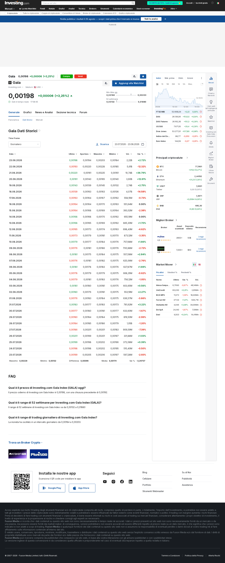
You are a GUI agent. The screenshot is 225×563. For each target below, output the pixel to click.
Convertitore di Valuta (71, 13)
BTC (162, 166)
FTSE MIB (160, 112)
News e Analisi (44, 112)
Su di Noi (186, 472)
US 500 (159, 126)
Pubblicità (187, 478)
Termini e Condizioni (170, 555)
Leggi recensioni (201, 237)
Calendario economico (123, 9)
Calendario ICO (109, 13)
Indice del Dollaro (164, 136)
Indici (158, 78)
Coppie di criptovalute (51, 13)
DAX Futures (162, 121)
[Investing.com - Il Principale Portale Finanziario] (17, 3)
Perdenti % (186, 272)
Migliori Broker (165, 220)
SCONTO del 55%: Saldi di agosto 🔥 (165, 3)
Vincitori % (172, 272)
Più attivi (160, 272)
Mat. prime (169, 78)
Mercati (39, 120)
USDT (162, 186)
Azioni (190, 78)
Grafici (27, 112)
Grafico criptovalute (127, 13)
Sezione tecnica (66, 112)
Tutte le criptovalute (31, 13)
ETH (162, 176)
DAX (158, 117)
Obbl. (180, 78)
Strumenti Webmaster (153, 491)
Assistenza (187, 485)
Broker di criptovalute (92, 13)
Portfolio (146, 485)
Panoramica (13, 120)
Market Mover (164, 264)
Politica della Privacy (194, 555)
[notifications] (212, 2)
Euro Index (161, 141)
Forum (83, 112)
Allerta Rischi (214, 555)
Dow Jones (161, 131)
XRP (162, 196)
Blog (144, 472)
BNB (162, 206)
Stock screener (143, 9)
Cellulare (146, 478)
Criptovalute (12, 13)
